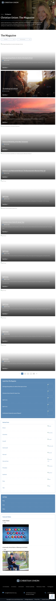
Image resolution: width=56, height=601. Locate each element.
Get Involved (21, 586)
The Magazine (50, 586)
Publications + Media (40, 586)
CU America (13, 586)
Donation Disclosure (46, 599)
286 (34, 373)
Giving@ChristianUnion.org (10, 592)
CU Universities (6, 586)
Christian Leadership (30, 586)
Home (2, 14)
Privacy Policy (37, 599)
